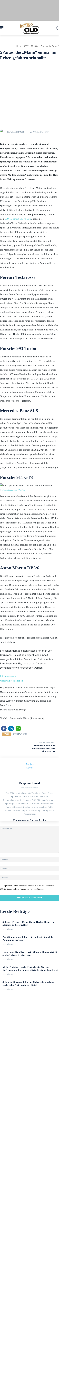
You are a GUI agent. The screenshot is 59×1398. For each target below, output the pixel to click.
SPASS (27, 46)
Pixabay (22, 490)
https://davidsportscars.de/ (29, 787)
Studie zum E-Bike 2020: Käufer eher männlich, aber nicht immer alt (43, 748)
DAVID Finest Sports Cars (18, 219)
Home (19, 46)
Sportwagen (20, 734)
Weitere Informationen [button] (11, 680)
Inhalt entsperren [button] (8, 676)
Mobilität (35, 46)
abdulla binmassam (9, 490)
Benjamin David (16, 132)
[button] (4, 728)
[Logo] (29, 28)
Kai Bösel (7, 929)
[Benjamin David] (3, 131)
